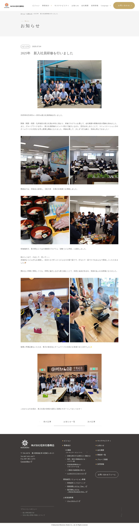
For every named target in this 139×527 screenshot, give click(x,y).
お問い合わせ (124, 5)
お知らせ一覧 (69, 422)
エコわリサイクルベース (75, 473)
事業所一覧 (101, 455)
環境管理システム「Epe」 (76, 486)
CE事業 (74, 451)
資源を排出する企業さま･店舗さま (79, 456)
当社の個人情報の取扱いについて (34, 515)
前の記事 (47, 422)
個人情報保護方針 (29, 512)
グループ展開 (102, 459)
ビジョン (36, 5)
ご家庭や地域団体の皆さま (76, 470)
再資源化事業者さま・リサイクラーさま (74, 465)
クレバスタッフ (72, 501)
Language (104, 5)
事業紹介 (46, 5)
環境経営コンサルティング (76, 483)
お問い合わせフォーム (107, 474)
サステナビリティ (62, 5)
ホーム (23, 13)
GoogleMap (25, 461)
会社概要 (85, 5)
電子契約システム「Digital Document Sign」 (76, 491)
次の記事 (91, 422)
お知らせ (75, 5)
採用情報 (95, 5)
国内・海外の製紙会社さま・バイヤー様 (77, 460)
